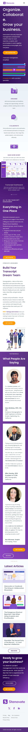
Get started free (10, 52)
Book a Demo (9, 683)
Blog (9, 715)
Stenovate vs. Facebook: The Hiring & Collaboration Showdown (14, 588)
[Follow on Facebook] (14, 708)
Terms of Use (14, 717)
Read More (14, 651)
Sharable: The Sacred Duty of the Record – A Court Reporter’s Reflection (14, 642)
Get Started (9, 689)
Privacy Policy (6, 720)
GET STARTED (9, 257)
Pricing (4, 715)
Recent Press (6, 717)
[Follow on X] (9, 708)
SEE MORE (8, 555)
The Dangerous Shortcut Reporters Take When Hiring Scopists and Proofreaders (13, 615)
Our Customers (15, 715)
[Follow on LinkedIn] (19, 708)
